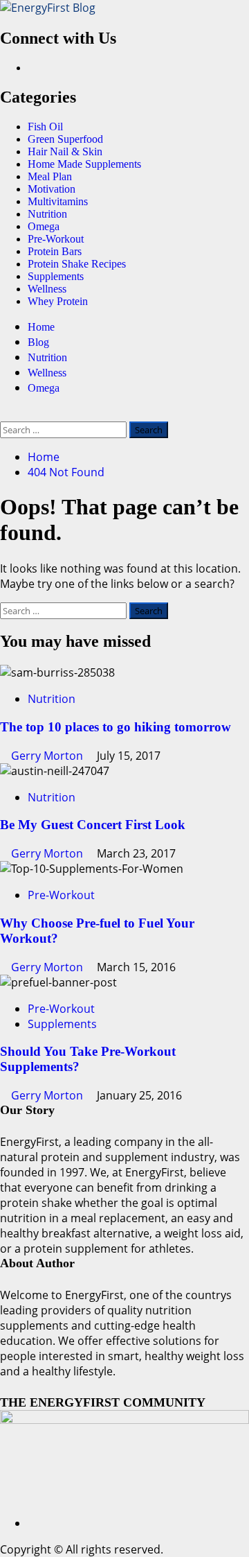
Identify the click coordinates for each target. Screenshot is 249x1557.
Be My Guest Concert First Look (92, 824)
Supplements (56, 276)
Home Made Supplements (84, 164)
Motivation (51, 189)
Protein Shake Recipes (77, 264)
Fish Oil (45, 126)
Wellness (47, 289)
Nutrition (47, 214)
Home (41, 327)
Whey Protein (58, 301)
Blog (38, 342)
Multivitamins (58, 201)
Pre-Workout (56, 239)
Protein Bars (55, 251)
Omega (43, 226)
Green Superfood (65, 139)
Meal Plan (50, 176)
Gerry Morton (48, 755)
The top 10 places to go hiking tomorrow (115, 727)
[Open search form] (4, 413)
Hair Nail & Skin (65, 151)
